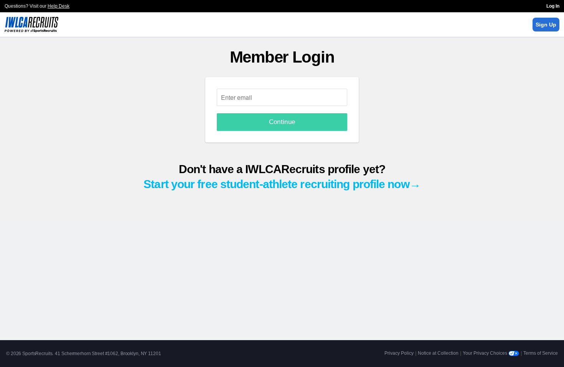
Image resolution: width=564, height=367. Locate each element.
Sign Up (546, 24)
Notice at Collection (438, 353)
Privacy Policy (399, 353)
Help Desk (58, 6)
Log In (552, 6)
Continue (282, 122)
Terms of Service (540, 353)
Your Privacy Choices (485, 353)
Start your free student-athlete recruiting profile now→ (282, 184)
